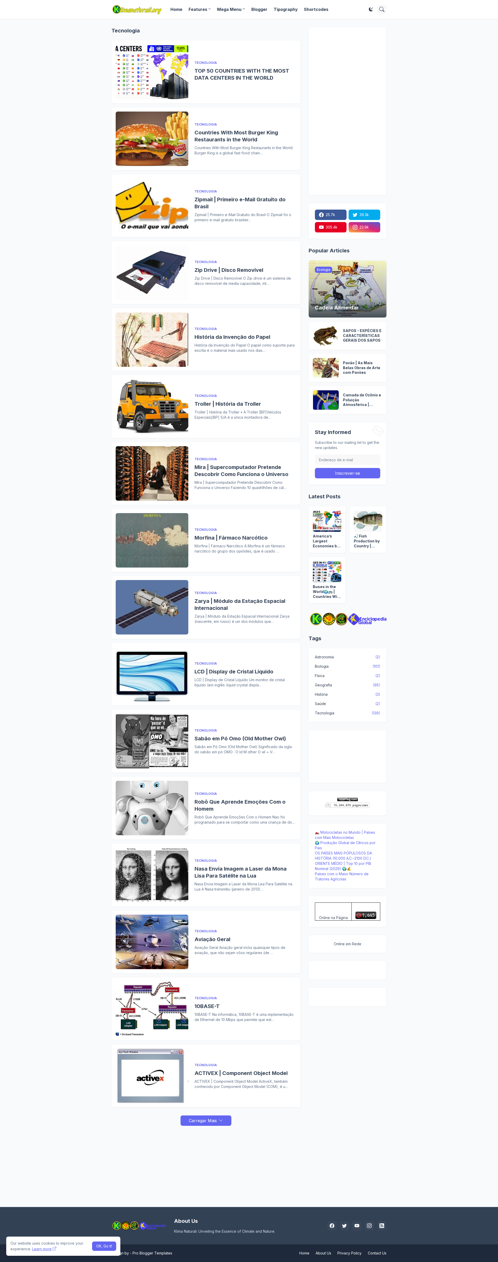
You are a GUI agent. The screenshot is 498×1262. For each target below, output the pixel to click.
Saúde (347, 703)
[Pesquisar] (381, 9)
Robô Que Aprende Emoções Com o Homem (240, 805)
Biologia (347, 666)
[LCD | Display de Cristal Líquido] (152, 674)
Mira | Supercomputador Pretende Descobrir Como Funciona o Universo (241, 470)
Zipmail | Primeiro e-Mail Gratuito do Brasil (240, 203)
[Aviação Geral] (152, 942)
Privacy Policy (349, 1253)
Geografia (347, 685)
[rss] (381, 1225)
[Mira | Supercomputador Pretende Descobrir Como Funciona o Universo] (152, 473)
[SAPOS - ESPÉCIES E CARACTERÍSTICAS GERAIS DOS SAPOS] (326, 336)
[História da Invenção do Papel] (152, 339)
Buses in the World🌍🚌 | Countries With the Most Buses (327, 591)
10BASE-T (207, 1006)
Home (176, 9)
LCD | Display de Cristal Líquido (234, 671)
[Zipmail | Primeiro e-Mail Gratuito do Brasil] (152, 205)
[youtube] (357, 1225)
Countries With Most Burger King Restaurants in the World (236, 136)
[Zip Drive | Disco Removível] (152, 272)
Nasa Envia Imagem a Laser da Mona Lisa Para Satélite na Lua (241, 872)
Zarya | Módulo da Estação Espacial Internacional (240, 604)
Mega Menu (229, 9)
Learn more (42, 1249)
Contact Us (377, 1253)
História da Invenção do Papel (232, 337)
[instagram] (369, 1225)
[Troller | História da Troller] (152, 406)
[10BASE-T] (152, 1009)
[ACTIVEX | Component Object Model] (152, 1076)
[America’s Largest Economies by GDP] (327, 521)
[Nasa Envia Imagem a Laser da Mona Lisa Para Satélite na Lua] (152, 875)
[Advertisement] (206, 1162)
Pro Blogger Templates (152, 1253)
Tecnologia (347, 713)
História (347, 694)
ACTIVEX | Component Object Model (241, 1073)
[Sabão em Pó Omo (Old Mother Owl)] (152, 741)
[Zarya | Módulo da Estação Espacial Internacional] (152, 607)
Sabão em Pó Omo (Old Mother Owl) (240, 738)
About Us (323, 1253)
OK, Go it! (104, 1246)
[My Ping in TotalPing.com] (347, 800)
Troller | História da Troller (228, 404)
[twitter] (344, 1225)
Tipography (286, 9)
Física (347, 675)
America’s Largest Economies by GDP (326, 541)
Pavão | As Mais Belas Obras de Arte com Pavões (361, 368)
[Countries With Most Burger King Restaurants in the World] (152, 139)
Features (198, 9)
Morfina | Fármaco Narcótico (231, 538)
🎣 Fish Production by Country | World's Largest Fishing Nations (367, 541)
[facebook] (332, 1225)
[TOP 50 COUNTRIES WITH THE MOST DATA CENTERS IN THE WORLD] (152, 72)
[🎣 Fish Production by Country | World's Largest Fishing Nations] (368, 521)
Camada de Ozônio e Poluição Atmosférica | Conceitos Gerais (362, 400)
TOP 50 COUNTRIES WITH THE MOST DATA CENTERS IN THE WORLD (242, 74)
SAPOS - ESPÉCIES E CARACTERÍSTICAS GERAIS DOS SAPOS (362, 335)
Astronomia (347, 657)
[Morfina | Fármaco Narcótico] (152, 540)
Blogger (259, 9)
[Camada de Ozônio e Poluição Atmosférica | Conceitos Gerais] (326, 400)
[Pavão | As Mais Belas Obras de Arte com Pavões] (326, 368)
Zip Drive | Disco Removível (229, 270)
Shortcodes (316, 9)
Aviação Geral (212, 939)
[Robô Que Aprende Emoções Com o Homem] (152, 808)
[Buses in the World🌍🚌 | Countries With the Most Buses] (327, 571)
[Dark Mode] (371, 9)
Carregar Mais (203, 1120)
